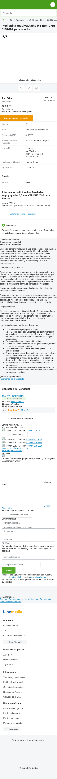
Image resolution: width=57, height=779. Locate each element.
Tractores (4, 599)
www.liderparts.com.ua (12, 450)
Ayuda (6, 630)
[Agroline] (11, 20)
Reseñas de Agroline (12, 692)
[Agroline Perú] (18, 4)
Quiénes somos (10, 625)
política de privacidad (11, 577)
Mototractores (14, 601)
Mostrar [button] (22, 430)
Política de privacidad (13, 682)
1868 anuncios (17, 401)
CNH (27, 124)
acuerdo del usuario (39, 577)
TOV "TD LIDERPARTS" (13, 396)
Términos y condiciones (14, 677)
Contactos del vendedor (14, 635)
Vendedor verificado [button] (14, 399)
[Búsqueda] (53, 13)
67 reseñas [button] (25, 410)
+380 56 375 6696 (34, 446)
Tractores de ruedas (18, 599)
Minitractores (34, 599)
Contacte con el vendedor (16, 118)
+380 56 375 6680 (34, 442)
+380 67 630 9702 (34, 430)
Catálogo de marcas (12, 697)
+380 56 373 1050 (34, 439)
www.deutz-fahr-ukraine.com (15, 448)
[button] (53, 4)
